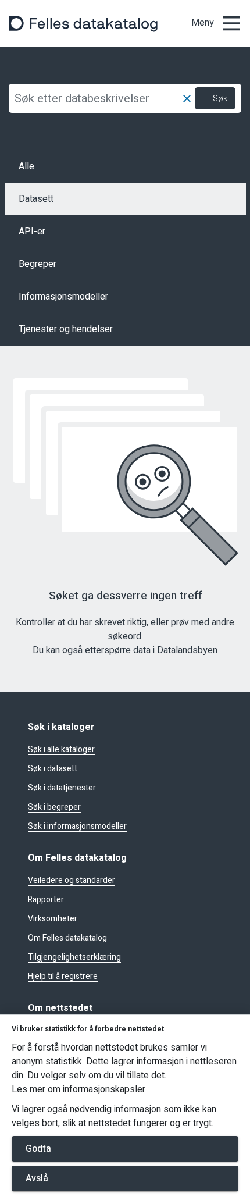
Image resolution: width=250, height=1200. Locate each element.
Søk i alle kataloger (61, 750)
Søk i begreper (54, 807)
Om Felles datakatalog (67, 938)
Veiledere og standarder (71, 880)
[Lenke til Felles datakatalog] (83, 23)
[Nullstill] (187, 98)
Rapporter (46, 900)
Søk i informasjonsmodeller (77, 826)
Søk (220, 98)
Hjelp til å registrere (63, 976)
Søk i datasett (52, 769)
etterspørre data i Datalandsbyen (151, 650)
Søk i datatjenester (62, 788)
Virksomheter (52, 919)
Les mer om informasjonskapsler (78, 1090)
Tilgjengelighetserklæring (74, 957)
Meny (202, 23)
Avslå (37, 1178)
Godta (38, 1149)
